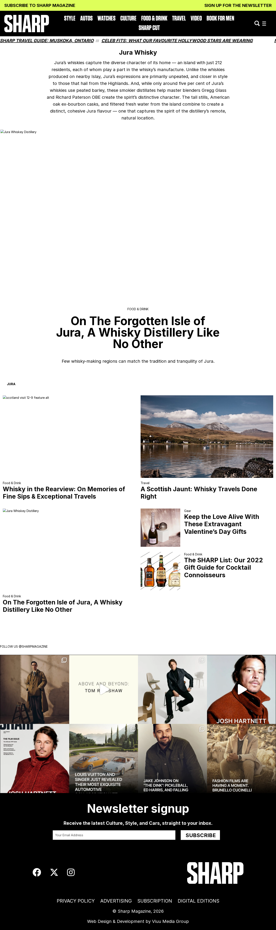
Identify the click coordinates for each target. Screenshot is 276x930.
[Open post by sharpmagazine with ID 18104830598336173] (241, 689)
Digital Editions (198, 901)
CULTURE (128, 18)
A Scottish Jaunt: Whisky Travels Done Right (199, 492)
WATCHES (106, 18)
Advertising (116, 901)
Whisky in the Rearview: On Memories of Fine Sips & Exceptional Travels (64, 492)
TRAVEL (179, 18)
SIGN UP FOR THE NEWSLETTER (238, 5)
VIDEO (196, 18)
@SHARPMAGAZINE (33, 646)
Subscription (154, 901)
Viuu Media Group (170, 921)
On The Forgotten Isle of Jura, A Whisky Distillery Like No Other (62, 605)
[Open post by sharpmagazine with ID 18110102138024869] (34, 689)
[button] (264, 23)
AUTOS (86, 18)
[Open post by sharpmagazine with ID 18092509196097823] (103, 758)
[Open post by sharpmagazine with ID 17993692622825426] (172, 689)
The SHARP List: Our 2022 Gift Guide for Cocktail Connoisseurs (223, 567)
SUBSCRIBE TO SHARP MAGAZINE (39, 5)
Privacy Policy (76, 901)
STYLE (69, 18)
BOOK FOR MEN (220, 18)
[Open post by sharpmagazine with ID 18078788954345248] (103, 689)
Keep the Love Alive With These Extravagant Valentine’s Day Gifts (221, 524)
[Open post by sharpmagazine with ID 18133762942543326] (172, 758)
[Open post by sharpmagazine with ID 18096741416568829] (34, 758)
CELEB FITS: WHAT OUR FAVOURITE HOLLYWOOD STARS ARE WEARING (152, 40)
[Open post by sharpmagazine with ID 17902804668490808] (241, 758)
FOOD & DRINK (154, 18)
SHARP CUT (149, 28)
